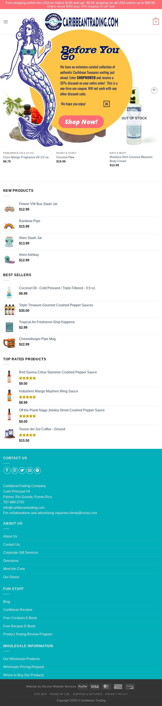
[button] (106, 104)
